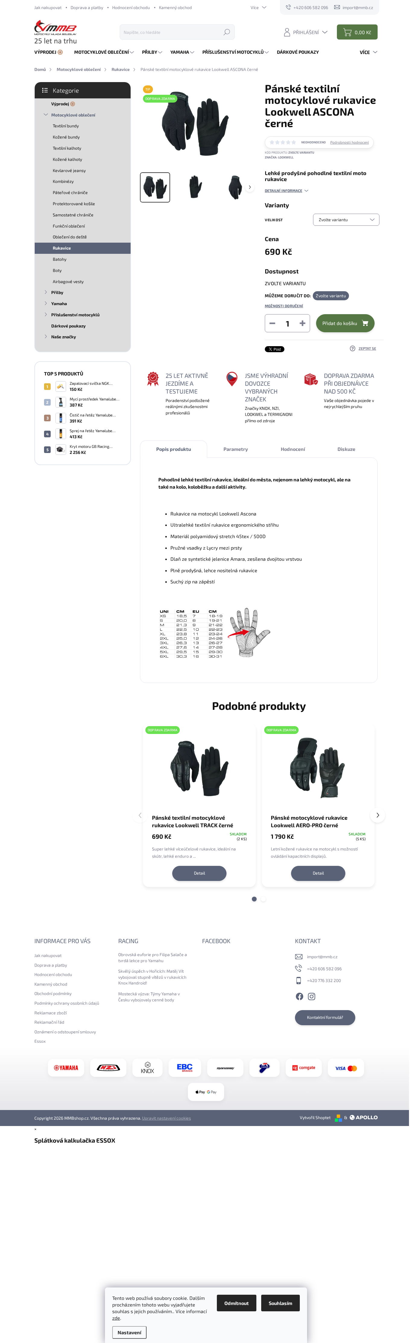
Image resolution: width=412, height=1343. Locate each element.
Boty (57, 270)
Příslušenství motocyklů (75, 314)
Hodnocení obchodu (131, 7)
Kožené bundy (66, 136)
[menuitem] (51, 52)
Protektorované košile (74, 203)
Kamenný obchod (175, 7)
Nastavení (129, 1332)
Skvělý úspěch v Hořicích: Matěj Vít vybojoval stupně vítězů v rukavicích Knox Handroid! (152, 976)
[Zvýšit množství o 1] (302, 323)
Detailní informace (283, 190)
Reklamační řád (49, 1022)
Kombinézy (63, 181)
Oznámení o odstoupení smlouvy (65, 1031)
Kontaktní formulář (325, 1017)
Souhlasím (280, 1303)
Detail (199, 873)
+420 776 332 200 (324, 980)
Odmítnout (236, 1303)
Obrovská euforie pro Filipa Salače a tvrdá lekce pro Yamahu (152, 957)
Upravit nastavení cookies (166, 1118)
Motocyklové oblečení (73, 114)
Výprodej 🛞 (63, 103)
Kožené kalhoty (67, 159)
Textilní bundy (66, 125)
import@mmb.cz (322, 956)
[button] (254, 899)
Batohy (59, 259)
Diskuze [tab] (346, 449)
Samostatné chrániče (73, 214)
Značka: (279, 157)
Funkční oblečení (69, 225)
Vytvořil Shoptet (315, 1117)
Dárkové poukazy (68, 325)
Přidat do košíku (339, 323)
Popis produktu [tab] (173, 449)
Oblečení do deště (70, 236)
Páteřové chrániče (70, 192)
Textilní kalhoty (67, 148)
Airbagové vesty (68, 281)
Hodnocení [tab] (293, 449)
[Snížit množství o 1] (272, 323)
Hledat (226, 31)
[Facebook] (299, 995)
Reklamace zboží (50, 1012)
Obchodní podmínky (52, 993)
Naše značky (63, 336)
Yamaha (59, 303)
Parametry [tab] (235, 449)
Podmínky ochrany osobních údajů (66, 1003)
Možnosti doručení (284, 306)
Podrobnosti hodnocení (349, 142)
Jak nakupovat (48, 7)
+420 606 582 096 (324, 968)
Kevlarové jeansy (69, 170)
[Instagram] (311, 995)
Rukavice (62, 247)
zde (116, 1318)
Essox (40, 1041)
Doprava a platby (87, 7)
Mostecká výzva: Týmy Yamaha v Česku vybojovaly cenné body (149, 996)
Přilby (57, 292)
